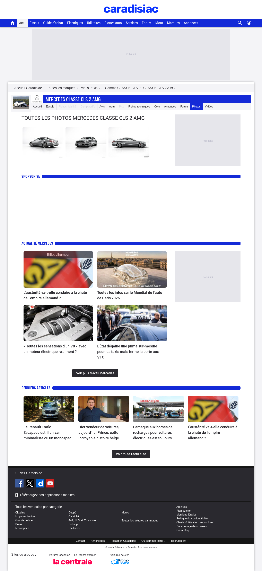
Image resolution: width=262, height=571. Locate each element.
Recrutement (178, 540)
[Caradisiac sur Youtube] (50, 484)
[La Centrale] (72, 565)
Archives (181, 506)
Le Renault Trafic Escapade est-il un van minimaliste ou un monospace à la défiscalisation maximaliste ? (48, 433)
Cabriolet (74, 516)
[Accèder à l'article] (58, 269)
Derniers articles (35, 387)
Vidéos (209, 106)
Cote (157, 106)
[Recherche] (240, 23)
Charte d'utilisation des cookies (194, 522)
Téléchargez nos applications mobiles (47, 495)
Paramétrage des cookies (191, 526)
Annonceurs (98, 540)
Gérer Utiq (182, 530)
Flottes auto (113, 23)
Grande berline (24, 520)
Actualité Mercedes (37, 243)
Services (132, 23)
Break (18, 524)
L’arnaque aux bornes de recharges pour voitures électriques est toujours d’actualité (153, 433)
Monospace (22, 528)
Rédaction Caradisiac (123, 540)
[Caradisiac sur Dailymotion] (40, 484)
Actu (22, 23)
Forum (146, 23)
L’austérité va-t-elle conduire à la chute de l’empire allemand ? (55, 295)
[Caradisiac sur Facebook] (20, 484)
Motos (125, 512)
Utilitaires (94, 23)
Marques (173, 23)
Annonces (191, 23)
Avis (102, 106)
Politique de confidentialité (192, 518)
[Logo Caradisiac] (131, 16)
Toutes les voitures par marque (140, 520)
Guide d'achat (53, 23)
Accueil (37, 106)
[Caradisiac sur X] (30, 484)
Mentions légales (186, 514)
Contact (80, 540)
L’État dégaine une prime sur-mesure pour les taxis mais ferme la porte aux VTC (128, 351)
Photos (196, 106)
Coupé (72, 512)
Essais (34, 23)
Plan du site (183, 510)
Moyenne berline (25, 516)
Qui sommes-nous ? (153, 540)
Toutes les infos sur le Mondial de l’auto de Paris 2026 (129, 295)
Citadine (20, 512)
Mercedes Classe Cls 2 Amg (73, 99)
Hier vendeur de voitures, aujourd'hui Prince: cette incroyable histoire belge (98, 432)
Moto (159, 23)
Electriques (75, 23)
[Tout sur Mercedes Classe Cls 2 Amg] (21, 107)
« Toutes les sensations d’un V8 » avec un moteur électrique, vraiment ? (55, 349)
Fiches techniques (139, 106)
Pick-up (73, 524)
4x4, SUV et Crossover (82, 520)
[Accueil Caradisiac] (12, 23)
